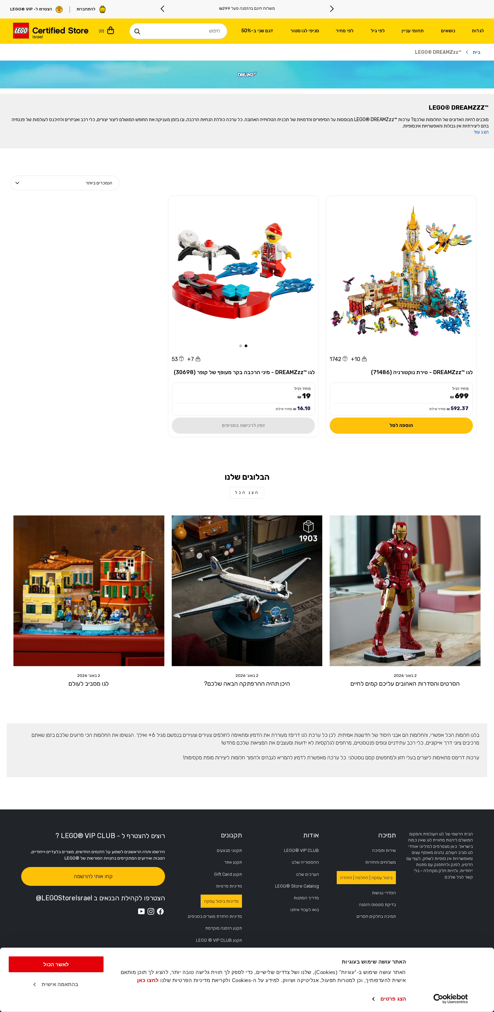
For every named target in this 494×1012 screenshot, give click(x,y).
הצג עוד (481, 132)
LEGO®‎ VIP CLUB (301, 850)
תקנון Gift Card (228, 874)
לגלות (478, 31)
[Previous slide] (331, 8)
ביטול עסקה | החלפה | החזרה (366, 877)
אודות (311, 835)
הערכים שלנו (307, 874)
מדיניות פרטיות (229, 886)
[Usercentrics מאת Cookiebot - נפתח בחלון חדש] (450, 999)
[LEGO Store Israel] (50, 31)
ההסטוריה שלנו (305, 862)
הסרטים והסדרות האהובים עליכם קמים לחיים (405, 683)
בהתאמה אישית (60, 984)
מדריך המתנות (306, 897)
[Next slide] (162, 8)
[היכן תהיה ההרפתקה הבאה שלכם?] (247, 590)
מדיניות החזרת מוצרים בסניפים (215, 916)
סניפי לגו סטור (304, 31)
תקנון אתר (233, 862)
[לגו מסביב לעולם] (88, 590)
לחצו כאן (148, 980)
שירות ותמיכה (384, 850)
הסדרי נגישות (384, 892)
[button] (246, 346)
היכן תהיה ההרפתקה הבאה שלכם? (247, 683)
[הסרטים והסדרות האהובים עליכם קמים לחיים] (405, 590)
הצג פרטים (393, 999)
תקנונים (231, 835)
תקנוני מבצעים (229, 850)
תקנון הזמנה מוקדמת (223, 928)
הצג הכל (247, 492)
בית (477, 52)
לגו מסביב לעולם (89, 683)
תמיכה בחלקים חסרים (376, 916)
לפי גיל (378, 31)
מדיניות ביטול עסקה (221, 901)
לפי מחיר (345, 31)
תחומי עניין (413, 31)
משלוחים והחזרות (380, 862)
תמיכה (387, 835)
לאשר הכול (56, 964)
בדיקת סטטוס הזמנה (377, 904)
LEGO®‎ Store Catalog (297, 886)
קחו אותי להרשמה (93, 876)
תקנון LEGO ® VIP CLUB (219, 940)
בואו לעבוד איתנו (304, 909)
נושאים (448, 31)
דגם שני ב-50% (257, 31)
